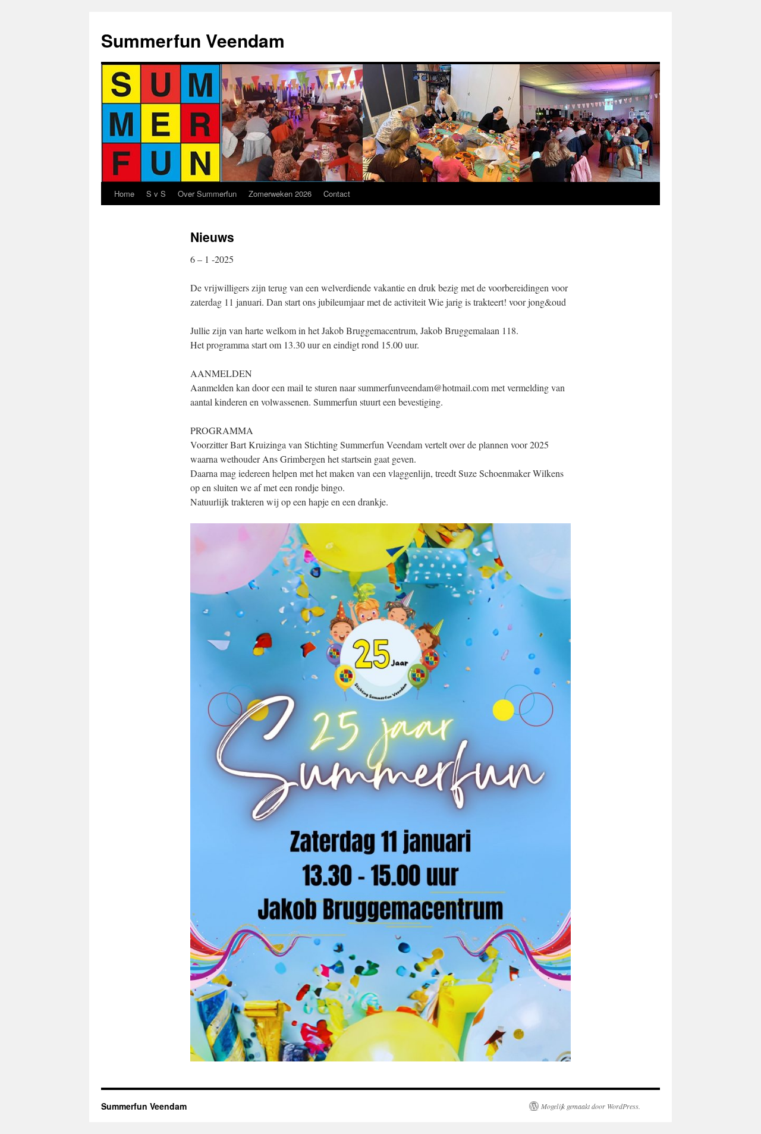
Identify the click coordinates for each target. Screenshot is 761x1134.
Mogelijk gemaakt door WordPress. (590, 1106)
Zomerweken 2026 (280, 193)
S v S (156, 193)
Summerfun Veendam (193, 40)
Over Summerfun (207, 193)
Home (124, 193)
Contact (336, 193)
